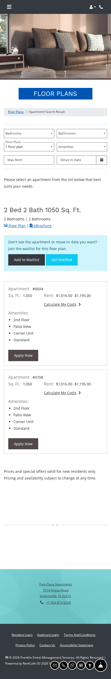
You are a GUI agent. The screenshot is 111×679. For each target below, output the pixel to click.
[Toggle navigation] (9, 7)
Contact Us (47, 645)
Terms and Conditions (80, 634)
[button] (93, 7)
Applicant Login (48, 634)
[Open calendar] (101, 160)
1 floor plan (15, 145)
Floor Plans (16, 112)
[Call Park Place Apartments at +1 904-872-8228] (102, 7)
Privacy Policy (25, 645)
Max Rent (14, 160)
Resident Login (22, 634)
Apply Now (26, 355)
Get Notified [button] (64, 259)
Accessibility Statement (76, 645)
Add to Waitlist (26, 259)
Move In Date (70, 160)
